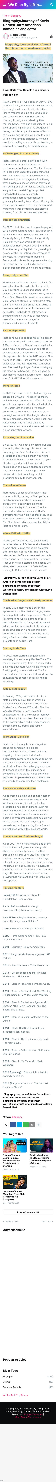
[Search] (52, 4)
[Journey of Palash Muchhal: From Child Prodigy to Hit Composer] (15, 1182)
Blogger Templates (33, 1414)
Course (28, 1382)
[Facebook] (13, 1124)
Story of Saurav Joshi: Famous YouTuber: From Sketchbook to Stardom (11, 1160)
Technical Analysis (28, 1387)
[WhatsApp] (26, 1124)
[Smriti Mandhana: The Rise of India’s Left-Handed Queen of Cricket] (41, 1145)
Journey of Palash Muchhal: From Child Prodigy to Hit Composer (14, 1195)
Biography (16, 16)
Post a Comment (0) (28, 1212)
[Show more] (39, 1124)
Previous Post (11, 1221)
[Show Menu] (4, 4)
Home (6, 16)
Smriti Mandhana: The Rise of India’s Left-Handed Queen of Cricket (40, 1159)
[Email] (32, 1124)
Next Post (46, 1221)
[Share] (50, 36)
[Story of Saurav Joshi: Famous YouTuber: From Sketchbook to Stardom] (15, 1145)
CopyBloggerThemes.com (28, 1417)
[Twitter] (19, 1124)
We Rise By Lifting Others (31, 5)
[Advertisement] (25, 1293)
